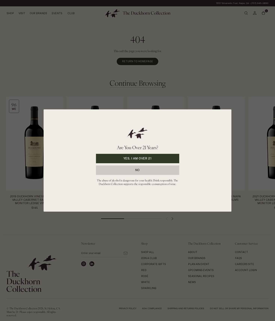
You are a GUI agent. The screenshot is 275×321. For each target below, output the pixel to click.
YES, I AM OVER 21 (137, 158)
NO (137, 170)
